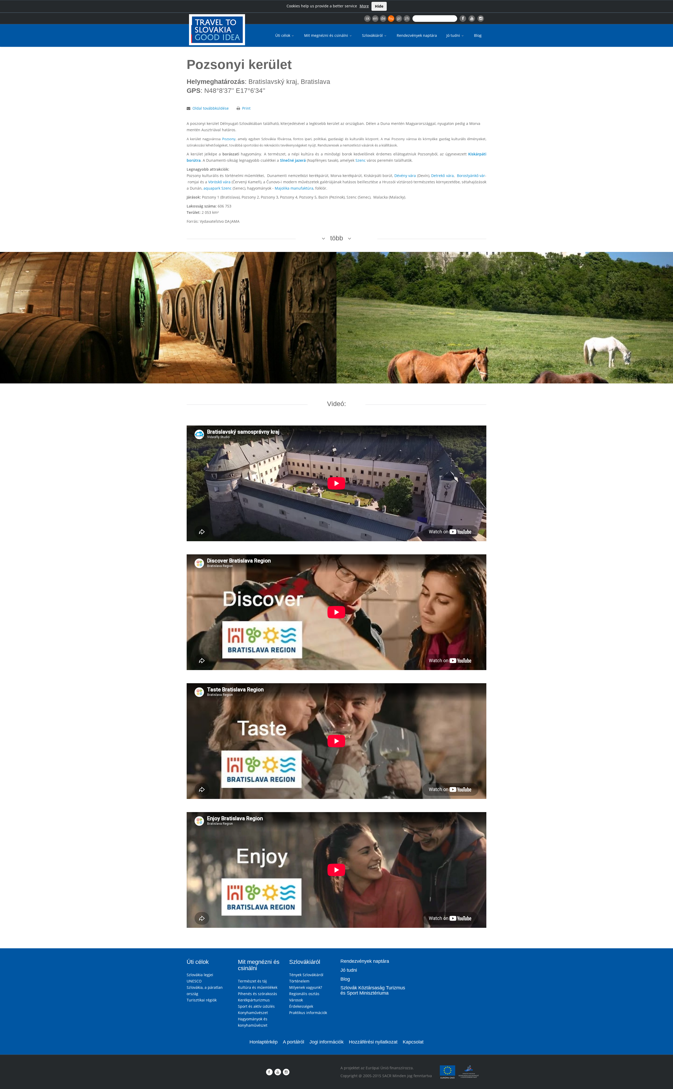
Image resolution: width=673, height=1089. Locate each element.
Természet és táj (252, 981)
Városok (296, 999)
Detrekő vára (442, 175)
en (375, 18)
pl (399, 18)
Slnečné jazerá (293, 160)
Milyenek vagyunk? (305, 987)
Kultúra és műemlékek (257, 987)
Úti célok (283, 35)
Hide (379, 6)
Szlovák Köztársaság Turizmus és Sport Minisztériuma (372, 990)
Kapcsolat (413, 1042)
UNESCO (194, 981)
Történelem (299, 981)
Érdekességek (301, 1006)
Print (246, 108)
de (383, 18)
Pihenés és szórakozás (257, 993)
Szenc (360, 160)
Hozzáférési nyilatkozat (373, 1042)
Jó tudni (453, 35)
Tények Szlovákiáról (306, 974)
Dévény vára (405, 175)
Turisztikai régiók (202, 999)
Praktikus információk (308, 1012)
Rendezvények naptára (417, 35)
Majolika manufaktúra (294, 188)
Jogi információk (326, 1042)
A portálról (293, 1042)
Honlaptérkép (263, 1042)
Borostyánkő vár (471, 175)
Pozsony (229, 138)
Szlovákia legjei (200, 974)
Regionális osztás (304, 993)
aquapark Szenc (217, 188)
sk (367, 18)
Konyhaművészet (253, 1012)
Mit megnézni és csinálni (326, 35)
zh (407, 18)
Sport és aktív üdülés (256, 1006)
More (364, 5)
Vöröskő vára (219, 181)
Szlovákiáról (373, 35)
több (336, 238)
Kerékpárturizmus (254, 999)
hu (391, 18)
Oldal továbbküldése (210, 108)
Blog (478, 35)
